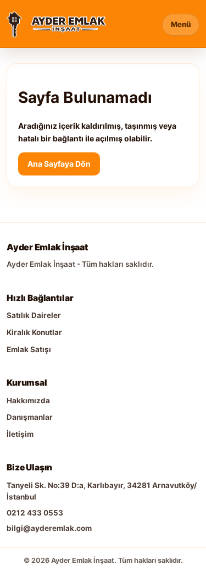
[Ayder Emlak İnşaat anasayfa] (14, 25)
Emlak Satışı (29, 349)
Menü (181, 24)
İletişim (20, 434)
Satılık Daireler (34, 315)
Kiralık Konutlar (34, 332)
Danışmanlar (30, 417)
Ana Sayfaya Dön (59, 163)
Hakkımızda (28, 400)
